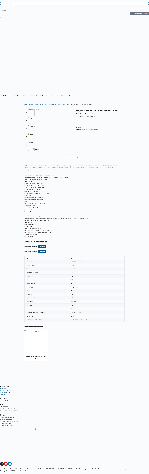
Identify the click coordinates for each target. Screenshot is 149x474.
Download (42, 246)
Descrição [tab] (67, 157)
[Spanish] (8, 7)
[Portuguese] (13, 7)
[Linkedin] (10, 464)
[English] (2, 7)
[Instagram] (2, 464)
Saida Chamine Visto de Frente (85, 114)
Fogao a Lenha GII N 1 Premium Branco (36, 357)
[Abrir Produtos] (9, 96)
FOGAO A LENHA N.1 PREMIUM (91, 129)
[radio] (80, 116)
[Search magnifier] (147, 3)
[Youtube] (6, 464)
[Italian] (18, 7)
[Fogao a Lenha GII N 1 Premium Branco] (36, 341)
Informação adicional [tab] (79, 157)
